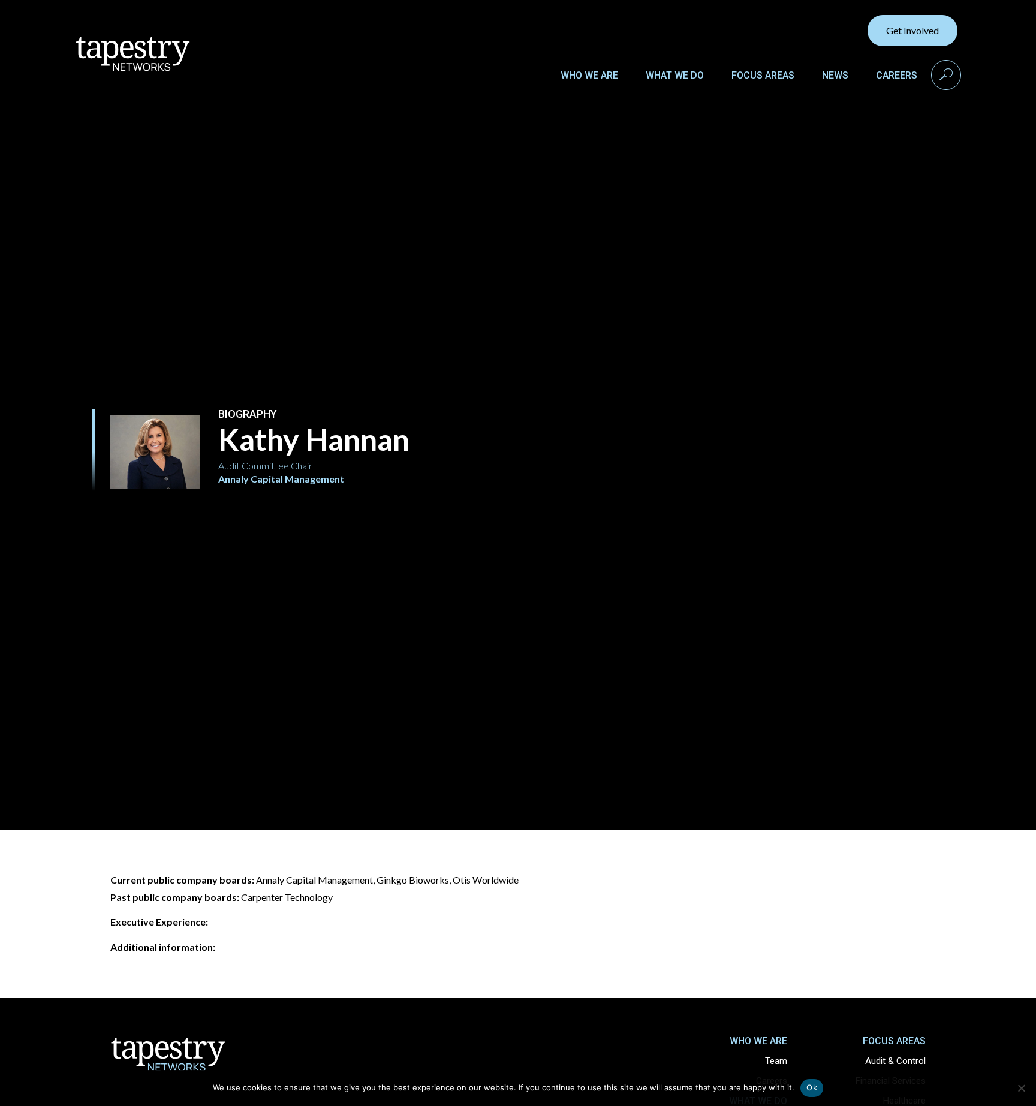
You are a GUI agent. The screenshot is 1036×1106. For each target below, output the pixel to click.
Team (776, 1061)
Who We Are (589, 75)
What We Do (675, 75)
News (835, 75)
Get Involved (912, 30)
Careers (896, 75)
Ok (811, 1087)
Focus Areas (762, 75)
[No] (1021, 1088)
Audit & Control (895, 1061)
